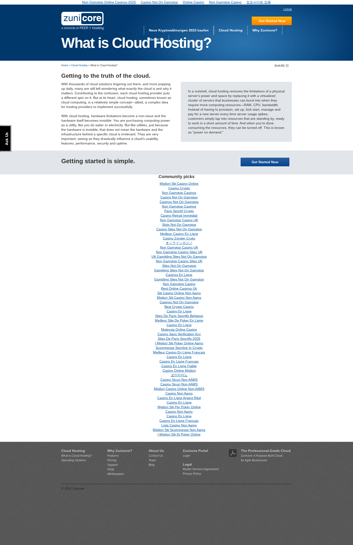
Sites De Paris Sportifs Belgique (179, 316)
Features (113, 455)
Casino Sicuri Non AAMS (179, 380)
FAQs (110, 469)
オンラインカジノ (179, 243)
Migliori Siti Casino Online (179, 184)
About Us (156, 39)
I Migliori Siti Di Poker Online (179, 434)
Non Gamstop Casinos (179, 193)
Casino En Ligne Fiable (179, 366)
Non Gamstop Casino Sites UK (179, 252)
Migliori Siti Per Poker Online (179, 407)
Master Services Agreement (201, 469)
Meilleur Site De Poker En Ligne (179, 320)
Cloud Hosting (231, 30)
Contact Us (156, 455)
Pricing (111, 460)
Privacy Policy (192, 473)
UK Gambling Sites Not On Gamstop (179, 256)
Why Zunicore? (264, 30)
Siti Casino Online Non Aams (179, 293)
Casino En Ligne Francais (179, 361)
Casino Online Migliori (179, 370)
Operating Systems (73, 460)
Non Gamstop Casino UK (179, 220)
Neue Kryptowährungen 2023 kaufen (179, 30)
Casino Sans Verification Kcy (179, 334)
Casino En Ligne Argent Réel (179, 398)
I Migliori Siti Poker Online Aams (179, 343)
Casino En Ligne (179, 311)
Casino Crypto (179, 188)
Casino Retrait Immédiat (179, 215)
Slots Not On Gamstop (179, 225)
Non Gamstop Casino (179, 284)
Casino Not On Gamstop (179, 197)
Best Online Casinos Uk (179, 288)
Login (186, 455)
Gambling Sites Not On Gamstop (179, 270)
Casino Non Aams (179, 393)
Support (112, 465)
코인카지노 (179, 375)
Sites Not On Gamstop (179, 266)
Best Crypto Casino (179, 307)
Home (64, 65)
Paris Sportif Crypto (179, 211)
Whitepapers (115, 474)
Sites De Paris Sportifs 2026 (179, 339)
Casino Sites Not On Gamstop (179, 229)
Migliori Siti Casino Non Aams (179, 297)
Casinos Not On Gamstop (179, 202)
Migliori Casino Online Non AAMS (179, 389)
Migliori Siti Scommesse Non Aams (179, 430)
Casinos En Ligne (179, 275)
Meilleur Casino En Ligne (179, 234)
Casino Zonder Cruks (179, 238)
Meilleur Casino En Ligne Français (179, 352)
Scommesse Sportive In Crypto (179, 348)
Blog (152, 465)
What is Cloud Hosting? (76, 455)
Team (152, 460)
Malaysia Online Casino (179, 329)
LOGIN (287, 9)
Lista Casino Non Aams (179, 425)
